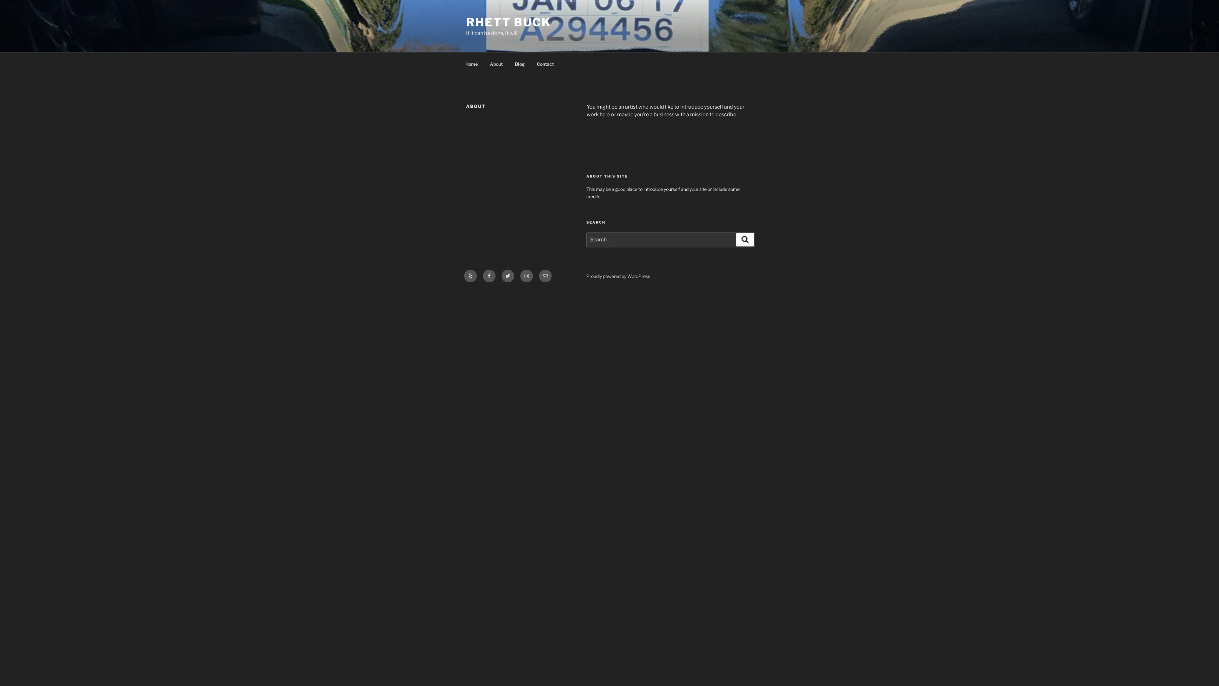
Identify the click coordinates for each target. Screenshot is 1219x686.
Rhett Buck (508, 22)
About (496, 64)
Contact (545, 64)
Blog (520, 64)
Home (471, 64)
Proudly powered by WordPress (618, 276)
